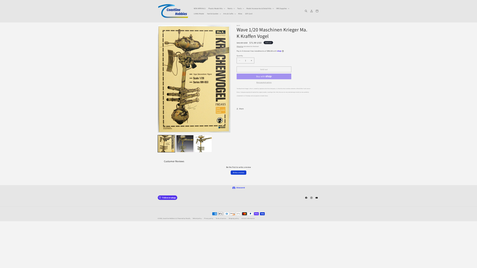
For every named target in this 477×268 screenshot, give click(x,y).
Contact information (248, 218)
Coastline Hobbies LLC (170, 218)
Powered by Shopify (184, 218)
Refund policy (197, 218)
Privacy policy (208, 218)
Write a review (238, 172)
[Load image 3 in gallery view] (203, 143)
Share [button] (241, 109)
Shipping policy (234, 218)
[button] (216, 8)
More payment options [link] (264, 82)
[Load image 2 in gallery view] (185, 143)
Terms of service (221, 218)
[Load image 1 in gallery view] (166, 143)
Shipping (240, 46)
